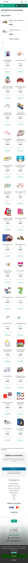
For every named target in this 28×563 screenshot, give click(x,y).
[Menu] (2, 5)
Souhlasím (14, 556)
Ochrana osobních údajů (14, 488)
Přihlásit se (14, 469)
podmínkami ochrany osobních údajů (14, 473)
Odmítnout (14, 560)
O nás (14, 499)
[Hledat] (25, 2)
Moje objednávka (14, 483)
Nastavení (14, 552)
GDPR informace (14, 492)
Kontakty (14, 495)
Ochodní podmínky (14, 490)
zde (16, 550)
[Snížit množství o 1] (4, 68)
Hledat (14, 521)
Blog (14, 497)
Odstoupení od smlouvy (14, 486)
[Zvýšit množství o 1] (10, 68)
